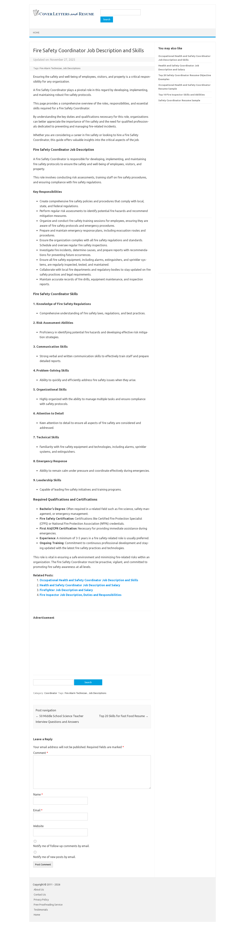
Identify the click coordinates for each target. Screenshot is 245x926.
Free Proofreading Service (48, 904)
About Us (39, 889)
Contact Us (40, 894)
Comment (40, 752)
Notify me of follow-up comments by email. (61, 846)
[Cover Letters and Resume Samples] (63, 15)
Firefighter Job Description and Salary (66, 590)
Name (38, 794)
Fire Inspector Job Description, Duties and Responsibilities (80, 594)
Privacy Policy (41, 899)
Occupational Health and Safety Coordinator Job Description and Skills (89, 580)
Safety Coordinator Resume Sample (179, 100)
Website (38, 826)
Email (38, 810)
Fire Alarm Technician (51, 68)
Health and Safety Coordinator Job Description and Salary (80, 585)
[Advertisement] (92, 645)
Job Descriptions (72, 68)
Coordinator (50, 693)
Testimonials (41, 909)
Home (36, 32)
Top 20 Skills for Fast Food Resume (123, 716)
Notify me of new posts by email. (54, 857)
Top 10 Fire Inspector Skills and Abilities (181, 94)
